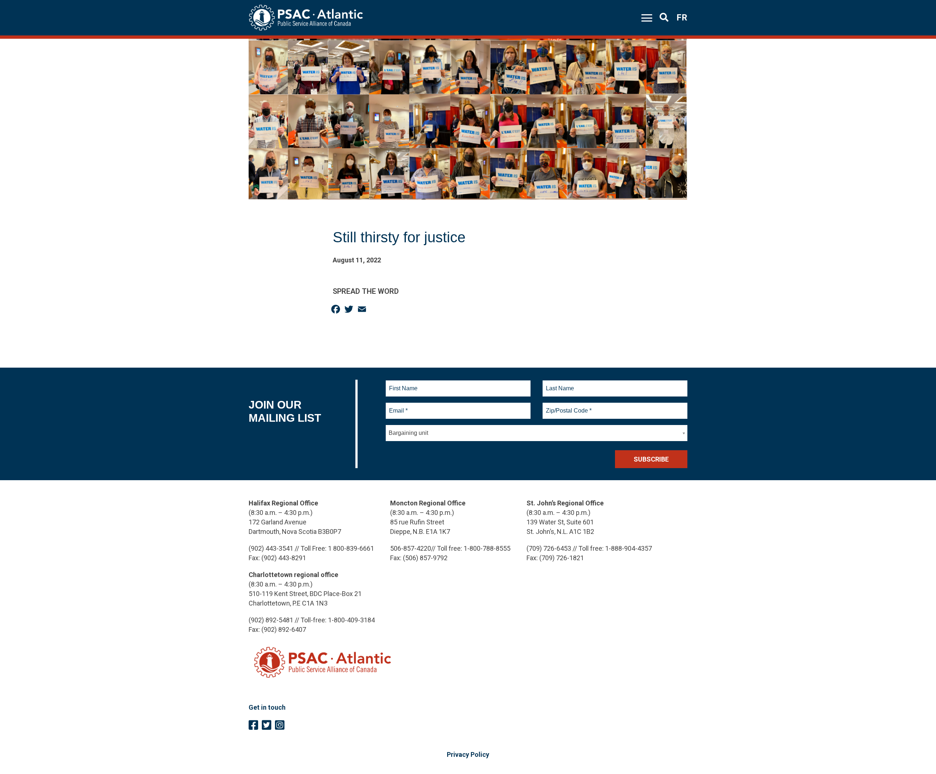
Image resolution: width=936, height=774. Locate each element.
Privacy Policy (468, 754)
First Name (403, 384)
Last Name (559, 384)
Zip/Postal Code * (567, 406)
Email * (398, 406)
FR (681, 17)
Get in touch (267, 707)
